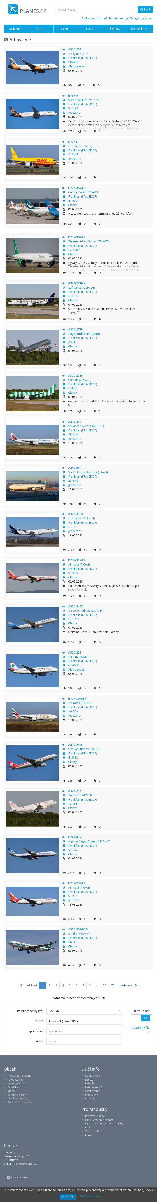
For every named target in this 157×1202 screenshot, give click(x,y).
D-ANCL (73, 388)
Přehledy (114, 29)
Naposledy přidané (19, 1075)
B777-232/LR (76, 883)
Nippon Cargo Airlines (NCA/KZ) (89, 841)
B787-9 (73, 95)
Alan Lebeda (76, 66)
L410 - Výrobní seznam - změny (104, 1123)
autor (39, 1041)
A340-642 (74, 468)
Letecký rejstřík (94, 1087)
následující (127, 985)
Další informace (90, 1196)
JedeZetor (74, 112)
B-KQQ (73, 200)
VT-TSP (73, 108)
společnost (36, 1031)
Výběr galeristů (17, 1083)
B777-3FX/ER (77, 560)
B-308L (73, 757)
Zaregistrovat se (140, 18)
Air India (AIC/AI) (79, 564)
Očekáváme (92, 1091)
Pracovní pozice (95, 1116)
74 (104, 985)
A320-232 (74, 49)
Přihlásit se (115, 18)
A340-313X (75, 514)
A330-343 (74, 422)
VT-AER (73, 573)
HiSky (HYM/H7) (78, 54)
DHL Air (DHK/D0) (80, 146)
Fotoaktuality (16, 1079)
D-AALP (73, 154)
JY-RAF (72, 342)
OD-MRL (74, 665)
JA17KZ (73, 850)
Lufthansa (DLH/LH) (81, 287)
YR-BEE (73, 62)
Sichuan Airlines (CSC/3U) (84, 749)
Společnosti (92, 1075)
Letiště (89, 1079)
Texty (89, 29)
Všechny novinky (18, 1098)
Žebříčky (13, 1087)
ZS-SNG (73, 480)
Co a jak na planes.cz (21, 1102)
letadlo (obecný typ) (30, 1011)
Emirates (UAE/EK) (80, 703)
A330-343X (75, 606)
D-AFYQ (73, 619)
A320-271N (75, 329)
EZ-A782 (74, 250)
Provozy (90, 1098)
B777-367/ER (77, 188)
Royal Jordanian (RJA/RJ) (84, 334)
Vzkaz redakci (94, 1131)
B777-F (73, 142)
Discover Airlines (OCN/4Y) (85, 610)
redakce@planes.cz (25, 1163)
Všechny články (17, 1095)
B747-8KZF (75, 837)
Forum (89, 1135)
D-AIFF (72, 527)
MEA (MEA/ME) (78, 657)
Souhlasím (68, 1196)
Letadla (89, 1083)
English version (91, 18)
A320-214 (74, 791)
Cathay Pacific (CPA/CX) (84, 192)
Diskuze (90, 1127)
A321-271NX (76, 283)
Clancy (72, 205)
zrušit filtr (142, 1011)
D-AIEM (73, 296)
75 (112, 985)
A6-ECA (73, 711)
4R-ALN (73, 434)
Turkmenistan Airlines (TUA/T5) (89, 241)
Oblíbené (14, 29)
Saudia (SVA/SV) (78, 934)
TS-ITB (72, 804)
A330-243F (75, 745)
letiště (39, 1021)
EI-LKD (72, 942)
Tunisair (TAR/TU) (80, 795)
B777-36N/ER (77, 698)
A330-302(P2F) (78, 929)
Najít (146, 9)
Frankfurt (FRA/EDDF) (82, 58)
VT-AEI (72, 896)
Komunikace (139, 29)
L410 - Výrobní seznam (99, 1120)
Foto (39, 29)
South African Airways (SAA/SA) (89, 472)
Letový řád (91, 1095)
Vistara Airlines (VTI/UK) (83, 100)
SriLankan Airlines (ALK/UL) (86, 426)
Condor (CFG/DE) (79, 380)
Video (64, 29)
